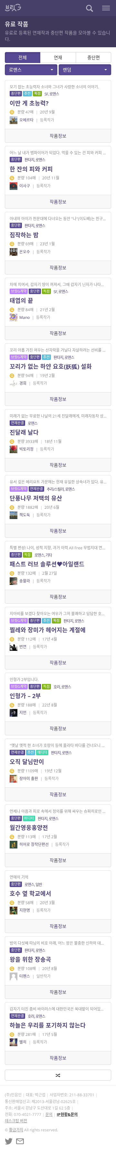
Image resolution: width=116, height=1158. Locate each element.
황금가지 (16, 1130)
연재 (58, 57)
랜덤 (67, 70)
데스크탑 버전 (16, 1121)
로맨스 (15, 70)
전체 (22, 57)
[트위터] (9, 1141)
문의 (49, 1114)
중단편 (93, 57)
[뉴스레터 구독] (20, 1141)
